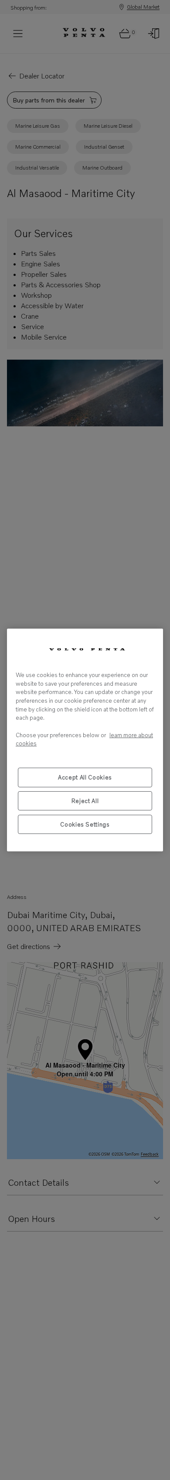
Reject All (85, 800)
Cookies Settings (85, 824)
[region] (85, 740)
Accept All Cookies (85, 777)
